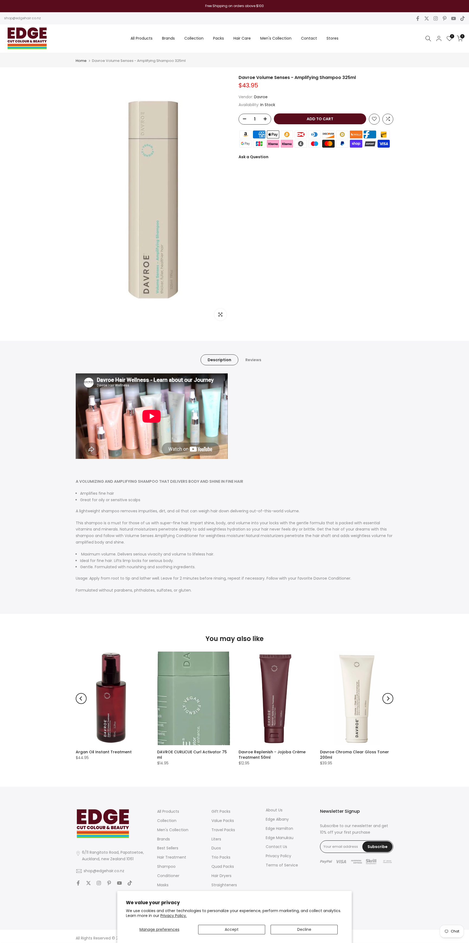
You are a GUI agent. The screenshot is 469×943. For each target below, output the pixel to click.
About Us (274, 810)
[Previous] (81, 698)
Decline (304, 929)
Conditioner (168, 875)
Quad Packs (222, 866)
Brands (168, 38)
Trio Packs (220, 857)
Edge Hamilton (279, 828)
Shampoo (166, 866)
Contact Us (276, 846)
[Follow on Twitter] (426, 18)
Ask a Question (253, 156)
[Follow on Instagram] (435, 18)
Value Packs (222, 820)
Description (219, 360)
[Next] (387, 698)
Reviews (253, 360)
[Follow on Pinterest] (444, 18)
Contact (309, 38)
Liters (216, 839)
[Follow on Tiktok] (462, 18)
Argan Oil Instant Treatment (104, 752)
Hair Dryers (221, 875)
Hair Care (242, 38)
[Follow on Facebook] (417, 18)
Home (81, 60)
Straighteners (224, 885)
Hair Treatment (171, 857)
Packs (218, 38)
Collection (194, 38)
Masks (163, 885)
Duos (216, 848)
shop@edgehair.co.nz (22, 18)
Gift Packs (220, 811)
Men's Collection (275, 38)
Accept (232, 929)
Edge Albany (277, 819)
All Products (142, 38)
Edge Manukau (279, 837)
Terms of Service (282, 865)
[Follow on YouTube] (453, 18)
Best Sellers (167, 848)
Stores (332, 38)
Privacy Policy (278, 856)
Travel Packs (223, 830)
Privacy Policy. (173, 915)
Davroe (261, 97)
